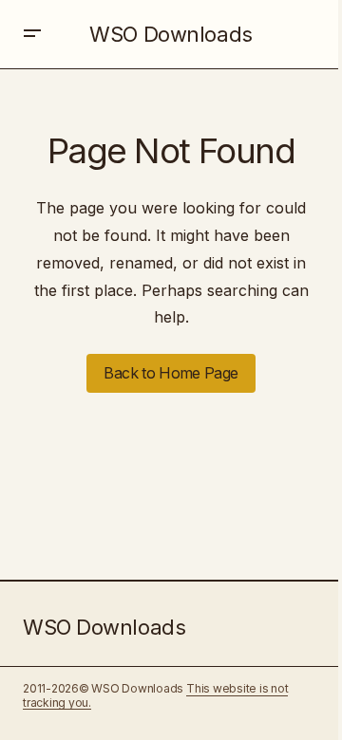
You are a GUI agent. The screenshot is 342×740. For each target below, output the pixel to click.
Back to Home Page (171, 372)
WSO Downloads (170, 34)
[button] (32, 34)
